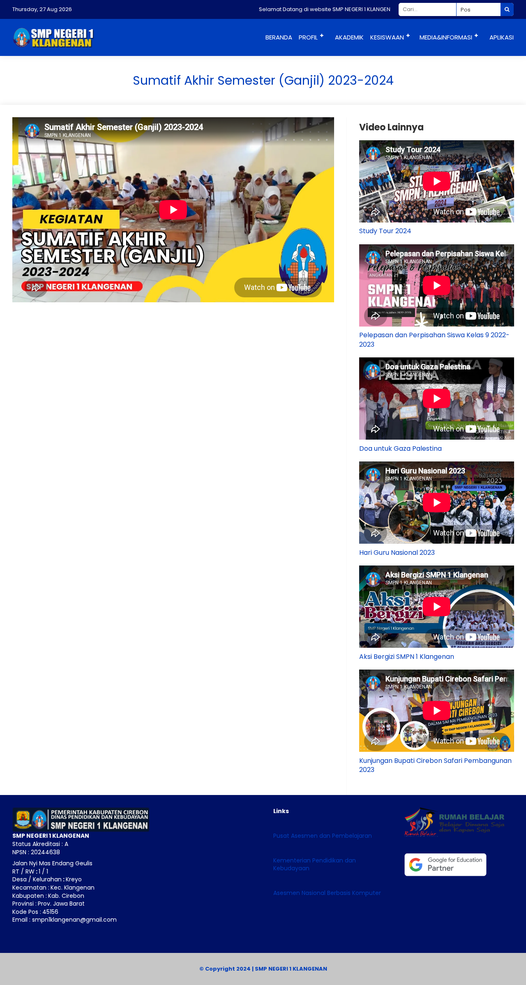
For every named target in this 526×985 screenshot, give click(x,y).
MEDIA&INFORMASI (446, 37)
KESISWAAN (387, 37)
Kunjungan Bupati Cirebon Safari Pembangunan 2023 (435, 765)
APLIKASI (501, 37)
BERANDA (278, 37)
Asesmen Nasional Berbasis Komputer (327, 893)
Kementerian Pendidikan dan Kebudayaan (314, 864)
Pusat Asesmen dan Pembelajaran (322, 836)
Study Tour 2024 (385, 231)
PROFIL (308, 37)
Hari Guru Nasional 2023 (397, 552)
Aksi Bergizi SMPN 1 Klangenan (406, 656)
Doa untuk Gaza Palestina (400, 448)
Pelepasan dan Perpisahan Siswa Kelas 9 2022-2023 (434, 339)
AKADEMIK (349, 37)
